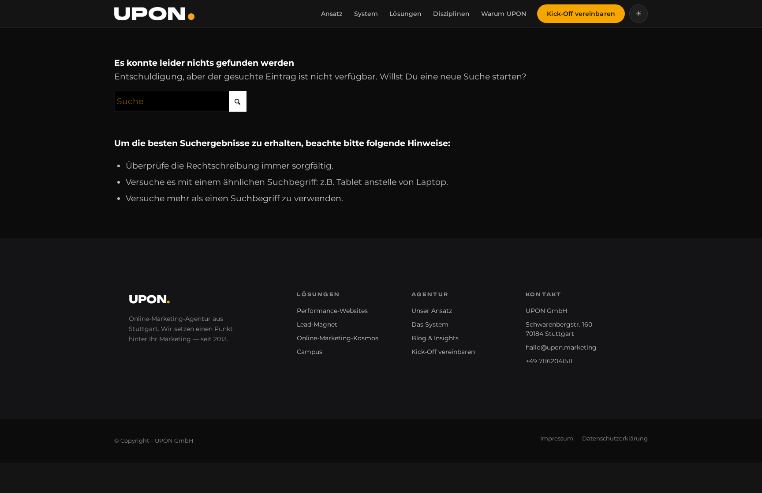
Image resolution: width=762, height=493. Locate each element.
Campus (309, 352)
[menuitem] (331, 13)
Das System (429, 324)
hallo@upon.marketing (561, 347)
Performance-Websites (332, 311)
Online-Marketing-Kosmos (337, 338)
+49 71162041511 (549, 361)
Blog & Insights (435, 338)
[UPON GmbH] (154, 13)
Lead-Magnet (317, 324)
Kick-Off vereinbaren (443, 352)
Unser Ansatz (431, 311)
